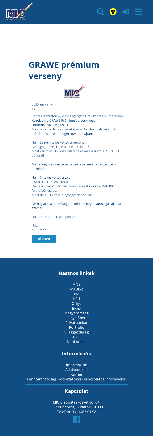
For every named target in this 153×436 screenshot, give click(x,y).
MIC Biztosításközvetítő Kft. (76, 402)
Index (76, 308)
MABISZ (76, 289)
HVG (76, 336)
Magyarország (76, 313)
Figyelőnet (76, 317)
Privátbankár (76, 322)
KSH (76, 298)
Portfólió (76, 327)
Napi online (76, 341)
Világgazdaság (76, 332)
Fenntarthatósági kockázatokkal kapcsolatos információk (76, 379)
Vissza (44, 239)
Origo (76, 303)
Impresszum (76, 364)
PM (76, 293)
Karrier (76, 374)
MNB (76, 284)
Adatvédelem (76, 369)
